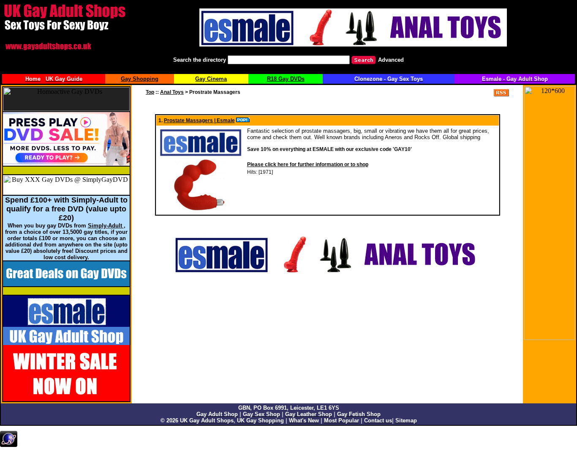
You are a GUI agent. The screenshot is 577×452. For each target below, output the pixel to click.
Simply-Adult (106, 225)
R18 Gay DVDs (286, 79)
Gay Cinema (211, 79)
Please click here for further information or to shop (307, 164)
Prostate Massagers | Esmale (199, 120)
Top (150, 92)
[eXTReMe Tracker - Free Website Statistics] (8, 445)
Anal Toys (172, 92)
